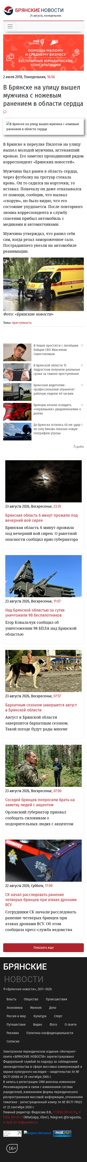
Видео (37, 1024)
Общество (31, 999)
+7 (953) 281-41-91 (65, 1112)
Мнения (36, 1008)
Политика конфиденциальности (49, 1033)
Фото (53, 1024)
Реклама (13, 1033)
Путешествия (16, 1024)
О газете (71, 1024)
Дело (52, 1008)
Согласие (13, 1041)
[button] (80, 261)
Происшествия (56, 999)
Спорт (58, 1016)
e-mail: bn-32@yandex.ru (20, 1122)
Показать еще (44, 948)
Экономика (15, 1008)
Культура (40, 1016)
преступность (21, 323)
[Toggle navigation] (10, 26)
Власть (11, 999)
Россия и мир (16, 1016)
